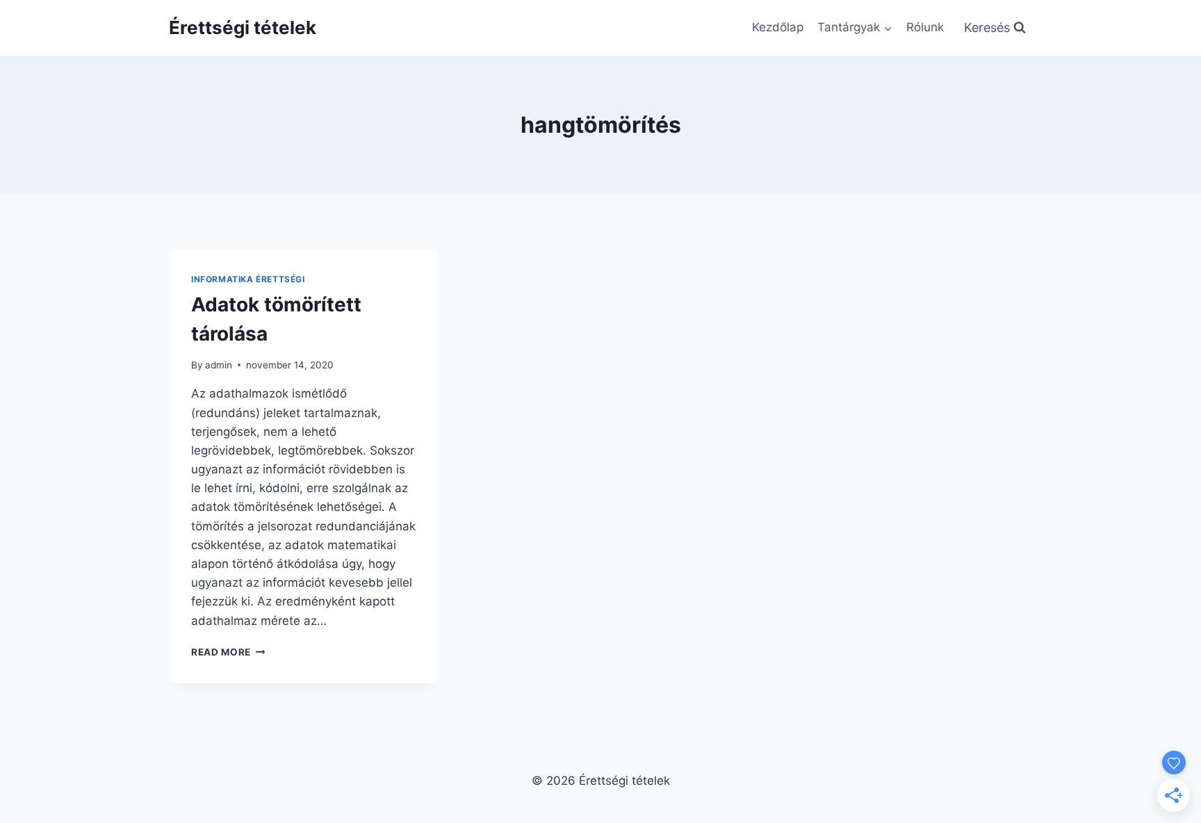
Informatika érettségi (248, 279)
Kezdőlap (777, 27)
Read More (228, 652)
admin (218, 364)
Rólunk (925, 27)
